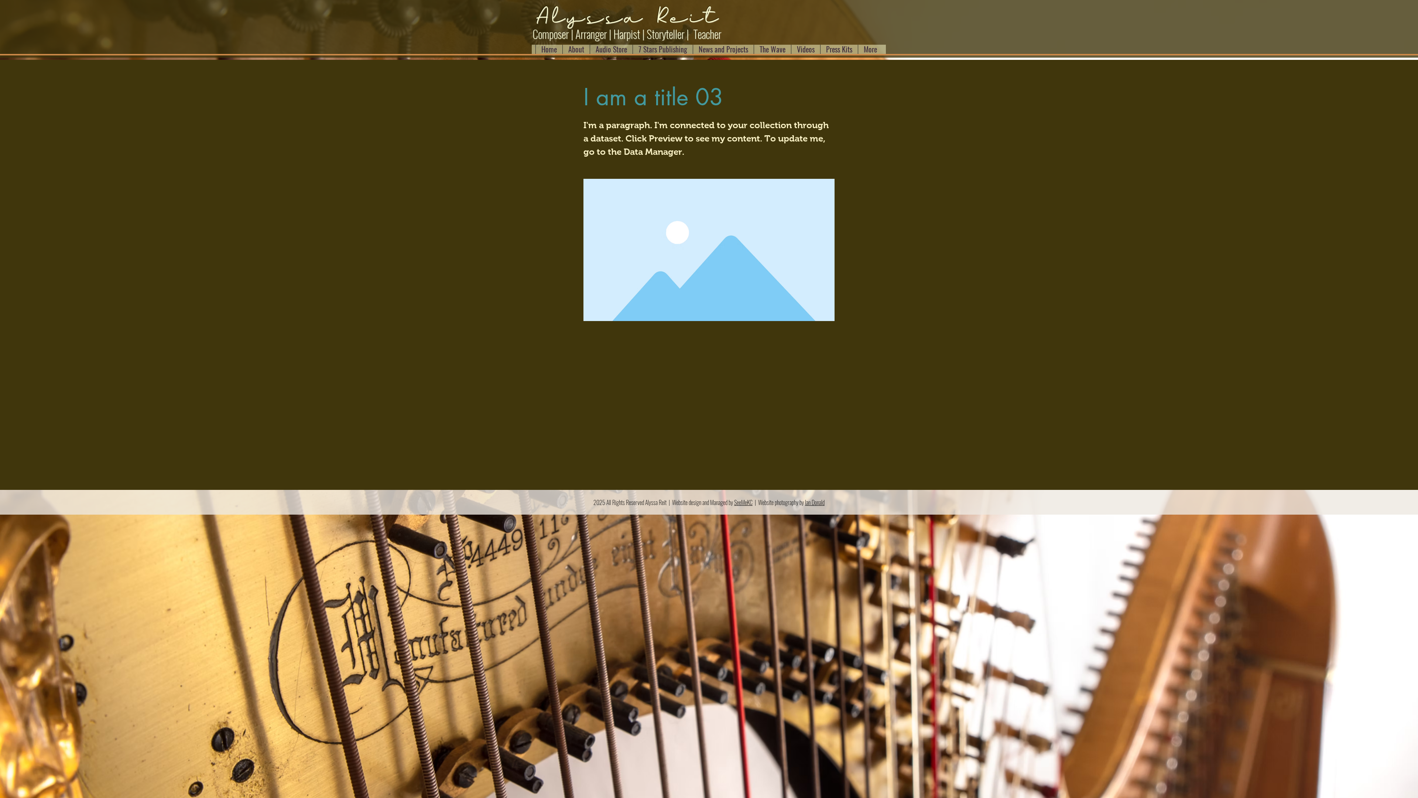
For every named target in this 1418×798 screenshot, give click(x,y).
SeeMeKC (743, 502)
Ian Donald (815, 502)
